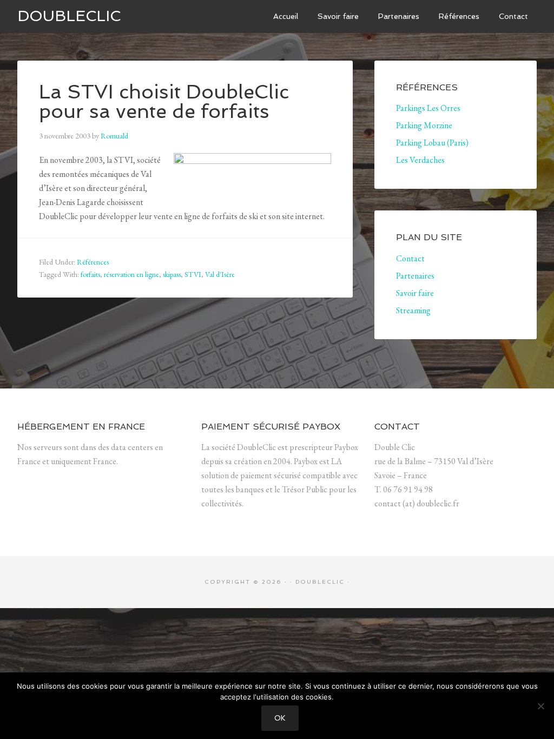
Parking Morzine (424, 125)
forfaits (90, 274)
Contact (410, 258)
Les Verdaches (420, 160)
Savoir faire (415, 293)
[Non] (540, 706)
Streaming (413, 310)
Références (93, 262)
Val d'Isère (220, 274)
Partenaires (415, 275)
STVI (192, 274)
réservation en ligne (131, 274)
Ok (280, 718)
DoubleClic (69, 16)
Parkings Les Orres (428, 108)
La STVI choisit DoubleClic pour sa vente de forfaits (164, 101)
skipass (172, 274)
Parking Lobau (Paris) (432, 142)
